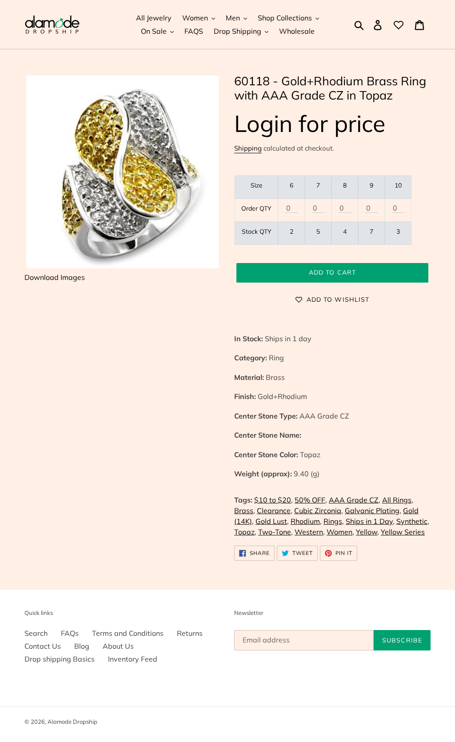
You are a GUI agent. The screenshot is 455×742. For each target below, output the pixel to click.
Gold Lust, (272, 521)
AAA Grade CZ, (354, 499)
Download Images (54, 277)
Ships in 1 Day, (370, 521)
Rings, (333, 521)
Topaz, (245, 531)
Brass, (244, 510)
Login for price (309, 123)
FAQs (70, 633)
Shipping (248, 148)
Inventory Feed (132, 658)
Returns (190, 633)
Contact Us (42, 646)
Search (36, 633)
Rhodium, (306, 521)
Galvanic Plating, (373, 510)
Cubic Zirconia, (318, 510)
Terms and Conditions (128, 633)
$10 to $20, (273, 499)
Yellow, (367, 531)
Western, (310, 531)
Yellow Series (403, 531)
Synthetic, (412, 521)
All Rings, (397, 499)
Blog (81, 646)
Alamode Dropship (72, 721)
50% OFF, (311, 499)
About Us (118, 646)
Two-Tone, (275, 531)
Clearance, (274, 510)
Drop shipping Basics (59, 658)
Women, (340, 531)
